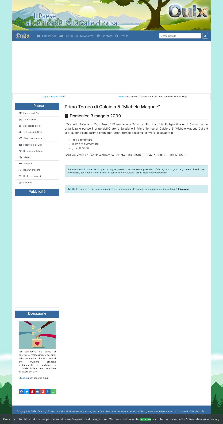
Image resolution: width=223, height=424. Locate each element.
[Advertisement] (111, 67)
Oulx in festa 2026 (60, 96)
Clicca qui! (183, 189)
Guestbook (49, 36)
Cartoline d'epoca (33, 138)
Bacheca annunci (32, 176)
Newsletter (87, 36)
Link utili (27, 182)
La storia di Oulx (32, 113)
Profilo (124, 36)
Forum (69, 36)
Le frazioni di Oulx (32, 132)
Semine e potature (33, 151)
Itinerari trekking (31, 170)
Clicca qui (24, 378)
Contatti (107, 36)
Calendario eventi (32, 126)
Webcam (28, 163)
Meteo (120, 96)
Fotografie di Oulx (32, 144)
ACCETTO (145, 419)
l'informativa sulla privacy (202, 419)
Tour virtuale (29, 119)
